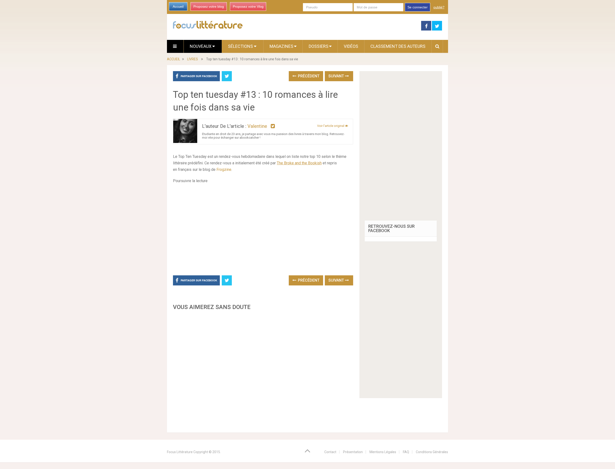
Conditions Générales (432, 452)
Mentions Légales (382, 452)
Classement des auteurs (397, 46)
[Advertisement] (263, 370)
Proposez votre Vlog (248, 6)
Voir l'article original (331, 126)
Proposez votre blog (208, 6)
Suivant (336, 76)
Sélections (241, 46)
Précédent (308, 76)
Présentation (353, 452)
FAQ (406, 452)
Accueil (178, 6)
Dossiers (318, 46)
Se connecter (417, 7)
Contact (330, 452)
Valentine (257, 126)
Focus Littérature (180, 452)
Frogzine (223, 169)
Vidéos (351, 46)
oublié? (438, 7)
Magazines (281, 46)
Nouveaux (201, 46)
